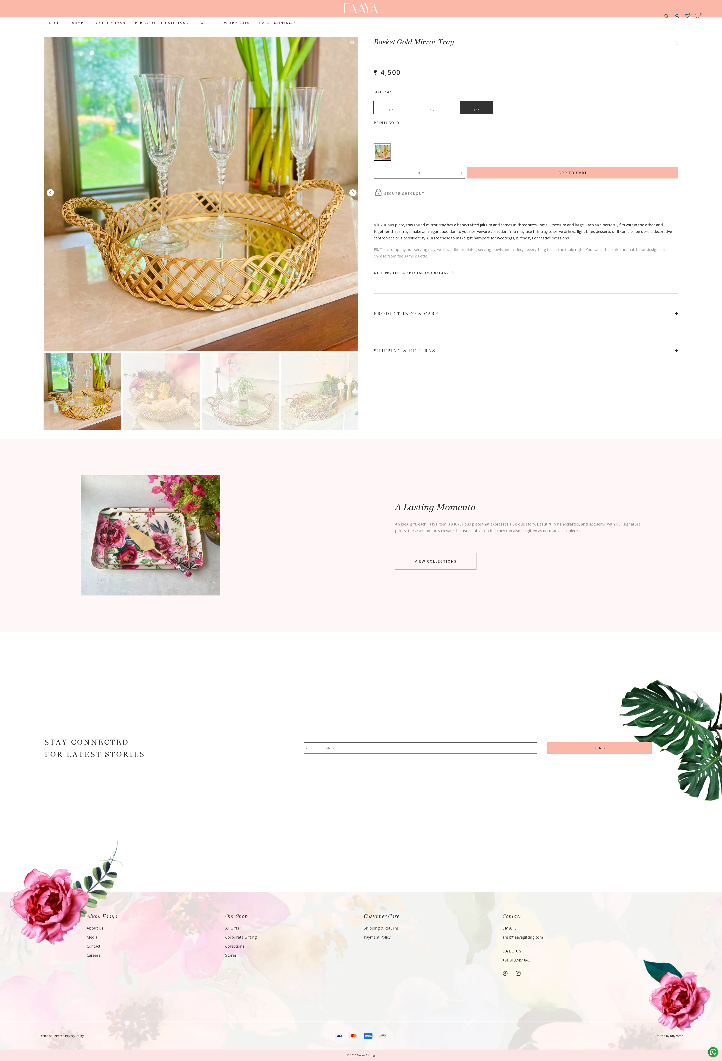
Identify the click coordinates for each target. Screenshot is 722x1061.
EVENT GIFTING (275, 23)
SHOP (77, 23)
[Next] (353, 193)
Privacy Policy (74, 1036)
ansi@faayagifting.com (522, 937)
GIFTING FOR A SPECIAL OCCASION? (412, 272)
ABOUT (56, 23)
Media (92, 937)
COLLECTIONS (110, 23)
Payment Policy (377, 937)
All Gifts (232, 928)
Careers (93, 955)
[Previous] (50, 193)
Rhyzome (676, 1036)
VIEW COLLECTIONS (436, 561)
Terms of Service (51, 1036)
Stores (231, 955)
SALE (204, 23)
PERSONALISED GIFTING (160, 23)
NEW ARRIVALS (234, 23)
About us (95, 928)
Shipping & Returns (381, 928)
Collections (234, 946)
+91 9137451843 (516, 960)
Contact (93, 946)
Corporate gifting (241, 937)
